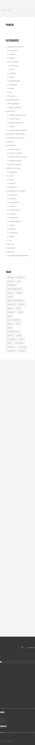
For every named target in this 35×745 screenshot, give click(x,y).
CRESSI (10, 293)
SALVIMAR (10, 347)
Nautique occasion (15, 153)
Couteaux (12, 73)
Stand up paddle (15, 107)
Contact (2, 722)
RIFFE (21, 339)
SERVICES (10, 252)
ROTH (9, 343)
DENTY (9, 296)
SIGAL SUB (22, 347)
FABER (9, 308)
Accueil (2, 718)
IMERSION (10, 312)
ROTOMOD (19, 343)
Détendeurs (13, 217)
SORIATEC (10, 351)
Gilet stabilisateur (15, 221)
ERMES (21, 304)
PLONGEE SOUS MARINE (16, 191)
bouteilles (12, 199)
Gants (13, 69)
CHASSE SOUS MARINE (15, 47)
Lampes (12, 225)
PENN (19, 335)
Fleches (12, 77)
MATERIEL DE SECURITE (16, 138)
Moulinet (12, 183)
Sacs (10, 92)
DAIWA (19, 293)
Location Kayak (14, 119)
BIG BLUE (10, 281)
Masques (12, 229)
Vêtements (13, 187)
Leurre (11, 179)
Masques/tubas (14, 81)
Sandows (12, 96)
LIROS (9, 316)
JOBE (20, 312)
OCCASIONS (11, 145)
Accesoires (13, 172)
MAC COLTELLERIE (13, 320)
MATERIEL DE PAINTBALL (16, 134)
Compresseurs (14, 210)
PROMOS (10, 244)
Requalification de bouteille (18, 255)
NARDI (9, 327)
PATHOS (10, 335)
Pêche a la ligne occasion (18, 157)
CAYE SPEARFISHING (14, 289)
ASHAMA (10, 277)
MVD (18, 324)
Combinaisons (14, 62)
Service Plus (3, 720)
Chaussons (14, 66)
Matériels (10, 142)
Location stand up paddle (18, 130)
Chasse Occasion (15, 149)
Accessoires (13, 50)
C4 (19, 281)
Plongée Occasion (15, 160)
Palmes (11, 88)
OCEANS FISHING (13, 331)
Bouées (11, 58)
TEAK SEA (22, 351)
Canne (11, 176)
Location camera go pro (17, 115)
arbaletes (12, 54)
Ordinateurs (13, 85)
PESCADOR (11, 339)
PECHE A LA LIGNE (14, 168)
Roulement (11, 248)
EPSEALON (11, 304)
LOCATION (11, 111)
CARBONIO (11, 285)
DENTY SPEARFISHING (15, 300)
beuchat (21, 277)
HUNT (18, 308)
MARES (9, 324)
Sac (10, 240)
